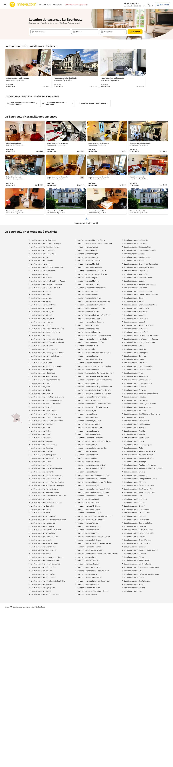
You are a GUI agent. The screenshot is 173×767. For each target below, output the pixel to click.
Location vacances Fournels (88, 502)
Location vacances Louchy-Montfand (45, 492)
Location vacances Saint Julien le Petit (139, 458)
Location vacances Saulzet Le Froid (137, 247)
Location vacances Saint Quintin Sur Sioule (94, 335)
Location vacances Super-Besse (43, 254)
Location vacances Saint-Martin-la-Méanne (141, 393)
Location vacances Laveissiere (136, 318)
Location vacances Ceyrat (87, 277)
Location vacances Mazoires (88, 281)
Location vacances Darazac (41, 363)
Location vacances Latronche (42, 315)
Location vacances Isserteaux (135, 312)
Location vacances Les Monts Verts (44, 489)
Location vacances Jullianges (135, 461)
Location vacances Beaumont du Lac (138, 383)
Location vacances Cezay (87, 574)
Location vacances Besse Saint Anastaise (140, 250)
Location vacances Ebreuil (134, 346)
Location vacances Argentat (41, 441)
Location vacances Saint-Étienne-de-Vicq (93, 496)
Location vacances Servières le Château (93, 397)
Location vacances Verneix (88, 523)
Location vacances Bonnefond (136, 332)
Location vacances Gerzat (41, 301)
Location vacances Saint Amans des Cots (93, 591)
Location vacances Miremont (135, 288)
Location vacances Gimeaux (88, 312)
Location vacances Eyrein (134, 359)
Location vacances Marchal (88, 264)
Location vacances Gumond (135, 386)
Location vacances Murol (87, 250)
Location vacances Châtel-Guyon (43, 305)
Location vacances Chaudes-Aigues (138, 444)
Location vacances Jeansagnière (43, 455)
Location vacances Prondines (135, 260)
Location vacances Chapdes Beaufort (45, 288)
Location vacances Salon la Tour (43, 547)
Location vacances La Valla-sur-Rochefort (94, 475)
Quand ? (78, 32)
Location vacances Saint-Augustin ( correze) (95, 386)
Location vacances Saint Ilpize (136, 352)
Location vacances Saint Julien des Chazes (140, 479)
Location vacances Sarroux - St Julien (92, 271)
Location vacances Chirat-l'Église (43, 410)
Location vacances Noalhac (134, 516)
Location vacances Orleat (40, 335)
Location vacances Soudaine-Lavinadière (47, 421)
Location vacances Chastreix (135, 243)
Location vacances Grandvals (89, 567)
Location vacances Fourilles (135, 431)
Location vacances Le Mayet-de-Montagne (47, 485)
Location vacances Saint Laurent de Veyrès (94, 543)
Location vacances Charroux (42, 393)
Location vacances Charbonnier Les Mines (140, 305)
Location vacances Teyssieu (88, 560)
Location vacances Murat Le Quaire (91, 240)
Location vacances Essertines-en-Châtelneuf (141, 567)
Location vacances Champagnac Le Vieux (140, 342)
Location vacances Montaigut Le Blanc (139, 267)
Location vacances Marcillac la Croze (45, 594)
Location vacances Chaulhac (42, 448)
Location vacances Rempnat (88, 369)
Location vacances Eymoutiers (89, 421)
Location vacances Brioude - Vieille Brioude (94, 339)
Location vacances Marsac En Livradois (46, 404)
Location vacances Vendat (134, 417)
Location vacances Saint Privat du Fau (45, 479)
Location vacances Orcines (41, 277)
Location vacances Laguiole (88, 584)
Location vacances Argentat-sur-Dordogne (94, 441)
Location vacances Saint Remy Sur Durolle (94, 390)
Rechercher (135, 32)
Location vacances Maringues (135, 329)
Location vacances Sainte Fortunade (92, 479)
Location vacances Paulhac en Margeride (140, 465)
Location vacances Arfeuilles (89, 588)
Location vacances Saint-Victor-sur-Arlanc (140, 451)
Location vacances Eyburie (134, 472)
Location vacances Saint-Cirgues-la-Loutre (47, 397)
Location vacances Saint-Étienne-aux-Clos (47, 267)
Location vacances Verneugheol (43, 271)
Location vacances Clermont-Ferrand (92, 288)
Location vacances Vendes (88, 294)
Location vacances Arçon (133, 584)
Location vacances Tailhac (41, 431)
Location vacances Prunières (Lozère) (45, 560)
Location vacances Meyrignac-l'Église (45, 380)
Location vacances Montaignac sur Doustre (141, 339)
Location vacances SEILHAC (88, 444)
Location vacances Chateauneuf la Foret (93, 492)
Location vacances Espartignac (43, 523)
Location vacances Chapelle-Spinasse (45, 332)
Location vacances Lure (133, 571)
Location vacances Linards (41, 554)
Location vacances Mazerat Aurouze (138, 407)
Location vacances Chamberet (42, 424)
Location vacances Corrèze (41, 383)
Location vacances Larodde (134, 254)
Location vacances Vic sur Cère (90, 359)
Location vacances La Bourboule (43, 240)
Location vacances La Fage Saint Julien (139, 533)
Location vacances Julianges (42, 451)
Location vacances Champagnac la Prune (140, 404)
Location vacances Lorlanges (42, 312)
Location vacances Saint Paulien (43, 567)
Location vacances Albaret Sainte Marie (46, 468)
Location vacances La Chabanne (136, 519)
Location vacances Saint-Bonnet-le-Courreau (48, 519)
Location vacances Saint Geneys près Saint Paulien (97, 554)
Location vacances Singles (88, 254)
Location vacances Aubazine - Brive (44, 536)
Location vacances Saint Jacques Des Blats (47, 329)
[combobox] (50, 31)
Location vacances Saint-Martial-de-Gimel (47, 400)
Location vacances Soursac (41, 325)
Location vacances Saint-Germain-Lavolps (94, 301)
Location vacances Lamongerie (90, 513)
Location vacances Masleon (88, 533)
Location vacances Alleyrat (41, 298)
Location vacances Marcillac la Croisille (46, 356)
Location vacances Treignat (41, 509)
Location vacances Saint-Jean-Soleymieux (94, 581)
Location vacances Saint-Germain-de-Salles (94, 404)
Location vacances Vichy (40, 427)
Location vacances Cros (40, 257)
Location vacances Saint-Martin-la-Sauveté (141, 550)
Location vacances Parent (41, 291)
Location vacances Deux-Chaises (137, 513)
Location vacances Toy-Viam (42, 346)
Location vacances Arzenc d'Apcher (91, 468)
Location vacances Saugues (88, 530)
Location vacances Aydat (40, 264)
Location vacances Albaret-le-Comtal (138, 455)
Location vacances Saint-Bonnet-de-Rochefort (95, 373)
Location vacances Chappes (135, 502)
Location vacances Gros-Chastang (44, 376)
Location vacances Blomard (135, 427)
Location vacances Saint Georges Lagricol (94, 536)
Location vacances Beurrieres (89, 434)
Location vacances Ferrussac (135, 397)
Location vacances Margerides (136, 274)
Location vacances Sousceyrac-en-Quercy (47, 557)
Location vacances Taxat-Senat (136, 400)
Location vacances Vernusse (135, 410)
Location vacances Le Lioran (42, 322)
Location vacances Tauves (88, 247)
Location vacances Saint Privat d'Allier (45, 564)
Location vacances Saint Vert (135, 349)
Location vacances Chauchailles (136, 509)
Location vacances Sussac (41, 461)
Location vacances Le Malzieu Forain (138, 530)
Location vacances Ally (86, 349)
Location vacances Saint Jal (88, 485)
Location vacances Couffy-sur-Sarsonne (46, 284)
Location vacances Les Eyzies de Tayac (93, 274)
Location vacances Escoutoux (135, 356)
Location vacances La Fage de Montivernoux (141, 574)
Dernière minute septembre (76, 4)
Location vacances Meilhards (42, 472)
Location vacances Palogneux (89, 526)
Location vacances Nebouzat (89, 260)
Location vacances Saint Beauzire (91, 322)
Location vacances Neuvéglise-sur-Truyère (94, 393)
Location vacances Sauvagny (135, 547)
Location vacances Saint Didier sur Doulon (94, 366)
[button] (5, 4)
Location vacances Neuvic (134, 301)
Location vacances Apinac (41, 591)
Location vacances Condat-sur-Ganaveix (46, 502)
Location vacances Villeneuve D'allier (45, 349)
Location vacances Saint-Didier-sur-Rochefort (48, 496)
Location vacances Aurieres (88, 257)
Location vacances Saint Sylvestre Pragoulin (95, 380)
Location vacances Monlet (88, 455)
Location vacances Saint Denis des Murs (93, 571)
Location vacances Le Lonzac (89, 424)
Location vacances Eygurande (135, 271)
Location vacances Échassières (43, 373)
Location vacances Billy (133, 496)
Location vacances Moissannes (90, 577)
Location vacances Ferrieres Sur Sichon (46, 458)
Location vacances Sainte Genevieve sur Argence (143, 468)
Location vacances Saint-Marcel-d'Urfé (46, 530)
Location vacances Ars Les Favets (90, 363)
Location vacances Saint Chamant (44, 444)
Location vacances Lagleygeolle (43, 588)
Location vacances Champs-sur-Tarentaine (141, 264)
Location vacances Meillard (41, 571)
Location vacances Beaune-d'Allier (44, 414)
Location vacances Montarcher (43, 574)
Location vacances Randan (88, 356)
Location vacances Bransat (134, 506)
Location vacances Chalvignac (42, 318)
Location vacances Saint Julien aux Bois (46, 366)
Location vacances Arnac (133, 373)
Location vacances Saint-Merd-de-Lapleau (47, 342)
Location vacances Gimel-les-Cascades (93, 407)
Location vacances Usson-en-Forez (44, 543)
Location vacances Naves (134, 441)
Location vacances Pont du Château (91, 305)
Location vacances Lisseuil (134, 322)
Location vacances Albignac (88, 564)
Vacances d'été (44, 4)
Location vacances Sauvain (88, 472)
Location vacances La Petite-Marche (138, 366)
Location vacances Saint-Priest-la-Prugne (47, 475)
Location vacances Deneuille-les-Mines (139, 485)
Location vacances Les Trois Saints (137, 564)
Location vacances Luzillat (88, 346)
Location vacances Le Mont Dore (136, 240)
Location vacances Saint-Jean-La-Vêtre (92, 448)
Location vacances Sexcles (41, 438)
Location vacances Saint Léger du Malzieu (47, 482)
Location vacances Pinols (87, 414)
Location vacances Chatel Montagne (138, 540)
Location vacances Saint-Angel (89, 298)
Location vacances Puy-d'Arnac (43, 577)
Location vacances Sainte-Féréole (137, 581)
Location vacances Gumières (135, 554)
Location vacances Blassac (41, 359)
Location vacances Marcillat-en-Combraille (94, 352)
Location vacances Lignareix (88, 284)
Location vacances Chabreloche (90, 427)
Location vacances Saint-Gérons (136, 438)
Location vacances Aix (39, 274)
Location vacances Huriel (40, 513)
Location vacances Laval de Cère (90, 550)
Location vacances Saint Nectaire (137, 257)
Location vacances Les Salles (89, 461)
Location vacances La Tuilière (42, 526)
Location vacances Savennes (42, 260)
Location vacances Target (41, 434)
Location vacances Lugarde (134, 281)
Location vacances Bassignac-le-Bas (138, 523)
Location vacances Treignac (135, 390)
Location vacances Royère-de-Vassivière (93, 376)
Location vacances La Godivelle (90, 267)
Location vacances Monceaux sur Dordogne (95, 482)
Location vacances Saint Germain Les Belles (48, 581)
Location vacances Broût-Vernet (136, 421)
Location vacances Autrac (41, 294)
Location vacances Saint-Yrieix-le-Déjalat (47, 339)
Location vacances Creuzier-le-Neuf (91, 465)
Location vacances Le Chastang (43, 516)
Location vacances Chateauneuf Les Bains (94, 315)
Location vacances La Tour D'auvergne (46, 243)
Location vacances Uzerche (134, 536)
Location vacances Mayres (41, 407)
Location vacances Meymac (41, 308)
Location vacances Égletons (88, 329)
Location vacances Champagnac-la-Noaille (47, 352)
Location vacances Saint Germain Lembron (141, 294)
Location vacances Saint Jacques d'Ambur (140, 284)
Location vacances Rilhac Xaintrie (91, 342)
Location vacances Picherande (42, 250)
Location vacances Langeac (88, 417)
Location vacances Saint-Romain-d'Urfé (139, 492)
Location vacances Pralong (134, 588)
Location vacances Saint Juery (135, 475)
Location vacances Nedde (41, 390)
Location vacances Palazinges (89, 540)
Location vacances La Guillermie (90, 438)
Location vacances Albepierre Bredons (139, 325)
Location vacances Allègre (88, 458)
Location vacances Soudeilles (89, 325)
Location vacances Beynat (41, 540)
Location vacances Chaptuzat (89, 332)
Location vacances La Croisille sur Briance (94, 489)
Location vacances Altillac (134, 557)
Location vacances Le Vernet (135, 526)
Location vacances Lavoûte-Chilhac (137, 369)
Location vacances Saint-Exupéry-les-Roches (48, 281)
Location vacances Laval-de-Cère (43, 550)
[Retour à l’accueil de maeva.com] (22, 4)
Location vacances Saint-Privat (136, 376)
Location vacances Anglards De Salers (92, 308)
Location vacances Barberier (89, 431)
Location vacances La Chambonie (137, 424)
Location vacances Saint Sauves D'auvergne (95, 243)
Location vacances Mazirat (88, 383)
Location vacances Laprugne (89, 509)
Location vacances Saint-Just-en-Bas (138, 489)
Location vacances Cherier (134, 577)
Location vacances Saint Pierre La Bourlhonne (142, 414)
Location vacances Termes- (41, 499)
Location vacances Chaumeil (135, 363)
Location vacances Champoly (135, 499)
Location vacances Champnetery (137, 543)
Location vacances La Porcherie (43, 533)
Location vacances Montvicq (135, 434)
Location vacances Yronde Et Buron (138, 291)
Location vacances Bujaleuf (88, 499)
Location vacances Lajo (133, 591)
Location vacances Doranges (42, 369)
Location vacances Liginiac (88, 291)
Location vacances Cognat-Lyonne (137, 380)
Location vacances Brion (87, 557)
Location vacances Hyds (87, 410)
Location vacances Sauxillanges (136, 308)
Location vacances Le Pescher (89, 547)
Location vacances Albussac (135, 482)
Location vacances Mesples (41, 584)
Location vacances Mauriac (134, 315)
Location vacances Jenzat (40, 386)
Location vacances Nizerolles (42, 506)
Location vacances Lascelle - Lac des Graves (141, 335)
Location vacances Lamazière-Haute (138, 277)
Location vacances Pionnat (41, 465)
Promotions (57, 4)
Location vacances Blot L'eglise (90, 318)
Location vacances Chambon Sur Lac (45, 247)
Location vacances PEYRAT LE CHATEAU (46, 417)
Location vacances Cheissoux (89, 506)
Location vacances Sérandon (135, 298)
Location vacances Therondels (89, 400)
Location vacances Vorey (87, 594)
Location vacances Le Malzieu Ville (91, 519)
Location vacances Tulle (133, 448)
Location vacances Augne (87, 451)
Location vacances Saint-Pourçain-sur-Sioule (95, 516)
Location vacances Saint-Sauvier (136, 560)
